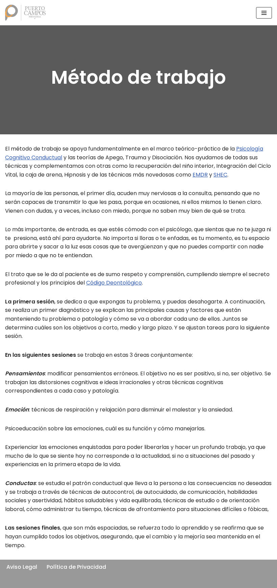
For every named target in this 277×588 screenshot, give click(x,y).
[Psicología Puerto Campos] (25, 13)
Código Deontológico (114, 283)
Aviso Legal (21, 567)
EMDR (200, 175)
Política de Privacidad (76, 567)
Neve (96, 581)
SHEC (220, 175)
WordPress (172, 581)
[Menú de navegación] (264, 13)
